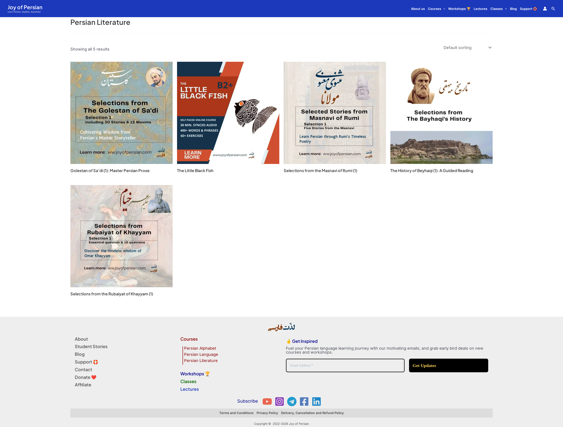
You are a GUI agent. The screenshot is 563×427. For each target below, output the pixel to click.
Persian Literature (201, 361)
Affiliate (83, 384)
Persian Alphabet (200, 348)
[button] (443, 9)
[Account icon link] (545, 9)
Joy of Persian (25, 7)
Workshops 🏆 (459, 9)
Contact (83, 369)
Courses (434, 9)
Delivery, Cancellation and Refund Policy (312, 413)
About (81, 339)
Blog (513, 9)
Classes (496, 9)
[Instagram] (279, 401)
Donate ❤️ (86, 377)
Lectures (480, 9)
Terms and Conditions (236, 413)
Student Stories (91, 346)
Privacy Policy (267, 413)
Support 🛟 (528, 9)
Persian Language (201, 355)
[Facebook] (304, 401)
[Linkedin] (316, 401)
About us (418, 9)
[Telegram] (292, 401)
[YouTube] (267, 401)
